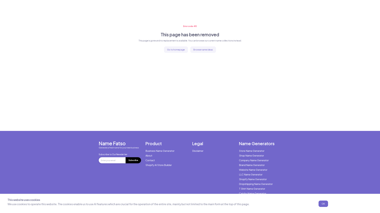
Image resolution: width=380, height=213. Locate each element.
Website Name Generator (253, 169)
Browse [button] (140, 6)
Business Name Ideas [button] (98, 6)
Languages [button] (159, 6)
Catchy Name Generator (252, 193)
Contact (150, 160)
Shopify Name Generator (253, 179)
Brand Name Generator (252, 165)
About (148, 155)
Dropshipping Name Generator (256, 183)
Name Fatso (112, 143)
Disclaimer (197, 150)
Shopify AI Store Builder (158, 165)
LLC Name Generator (250, 174)
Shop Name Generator (251, 155)
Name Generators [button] (68, 6)
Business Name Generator (38, 6)
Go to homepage (176, 49)
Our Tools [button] (123, 6)
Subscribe (133, 160)
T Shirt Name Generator (252, 188)
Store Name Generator (251, 150)
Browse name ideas (203, 49)
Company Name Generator (254, 160)
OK (323, 203)
